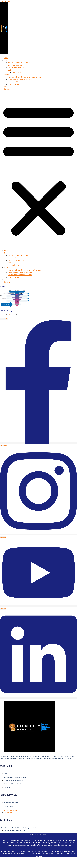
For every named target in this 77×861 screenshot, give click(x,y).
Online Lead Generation (16, 67)
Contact (7, 89)
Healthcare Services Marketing (19, 62)
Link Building (16, 72)
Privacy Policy (8, 806)
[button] (38, 170)
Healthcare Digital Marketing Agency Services (24, 77)
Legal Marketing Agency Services (20, 79)
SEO (9, 70)
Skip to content (5, 1)
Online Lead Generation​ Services (20, 82)
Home (6, 58)
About (6, 87)
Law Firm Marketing (15, 65)
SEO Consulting (14, 84)
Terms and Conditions (11, 802)
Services (7, 75)
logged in (12, 315)
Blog (5, 60)
